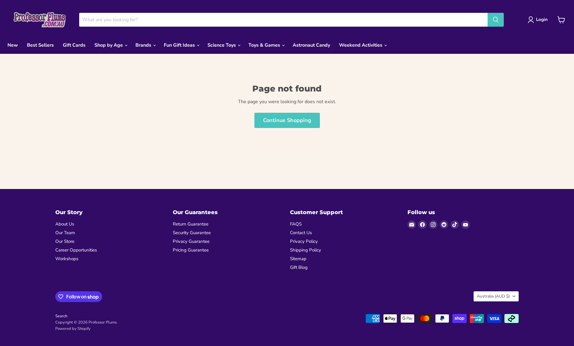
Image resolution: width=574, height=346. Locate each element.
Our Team (65, 233)
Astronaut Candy (311, 45)
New (12, 45)
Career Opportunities (76, 250)
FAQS (296, 224)
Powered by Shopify (73, 328)
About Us (64, 224)
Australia (493, 296)
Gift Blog (299, 267)
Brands (143, 45)
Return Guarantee (190, 224)
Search (61, 316)
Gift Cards (74, 45)
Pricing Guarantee (191, 250)
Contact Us (301, 233)
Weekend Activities (361, 45)
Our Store (64, 241)
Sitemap (298, 259)
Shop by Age (109, 45)
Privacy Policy (304, 241)
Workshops (66, 259)
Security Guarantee (192, 233)
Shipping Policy (305, 250)
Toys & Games (264, 45)
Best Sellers (40, 45)
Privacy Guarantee (191, 241)
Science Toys (222, 45)
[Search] (496, 20)
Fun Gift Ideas (180, 45)
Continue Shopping (287, 120)
